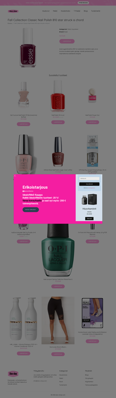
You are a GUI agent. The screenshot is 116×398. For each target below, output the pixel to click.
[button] (31, 209)
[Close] (15, 175)
